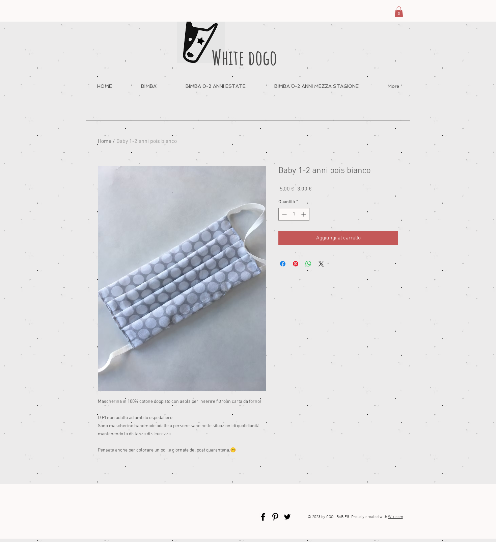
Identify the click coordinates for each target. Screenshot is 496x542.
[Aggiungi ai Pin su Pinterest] (296, 264)
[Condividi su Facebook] (283, 264)
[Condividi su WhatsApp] (308, 264)
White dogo (244, 57)
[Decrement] (283, 214)
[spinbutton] (294, 214)
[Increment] (304, 214)
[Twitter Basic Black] (287, 517)
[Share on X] (321, 264)
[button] (398, 11)
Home (104, 141)
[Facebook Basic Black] (263, 517)
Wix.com (395, 517)
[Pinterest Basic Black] (275, 517)
